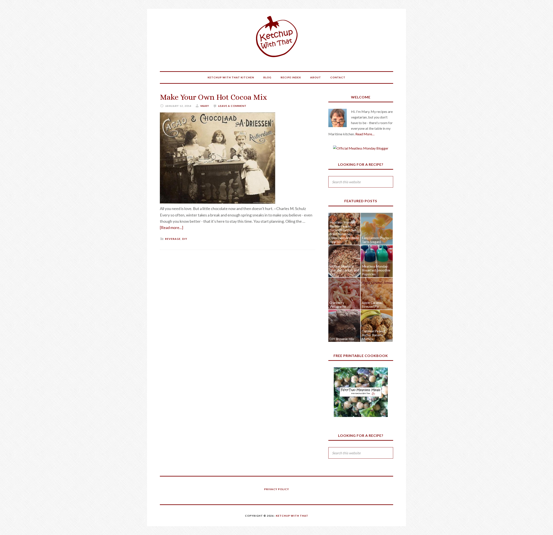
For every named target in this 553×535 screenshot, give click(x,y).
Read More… (365, 134)
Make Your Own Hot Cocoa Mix (213, 97)
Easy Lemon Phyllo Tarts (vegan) (375, 240)
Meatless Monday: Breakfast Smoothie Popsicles (376, 270)
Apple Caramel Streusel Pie (372, 304)
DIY (184, 238)
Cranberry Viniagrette (337, 304)
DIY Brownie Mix (341, 339)
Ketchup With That (276, 36)
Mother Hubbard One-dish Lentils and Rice (344, 270)
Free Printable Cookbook (361, 356)
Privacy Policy (276, 489)
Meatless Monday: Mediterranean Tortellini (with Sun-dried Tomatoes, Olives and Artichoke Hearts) (344, 232)
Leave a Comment (232, 105)
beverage (173, 238)
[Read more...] (171, 227)
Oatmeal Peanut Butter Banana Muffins (373, 335)
